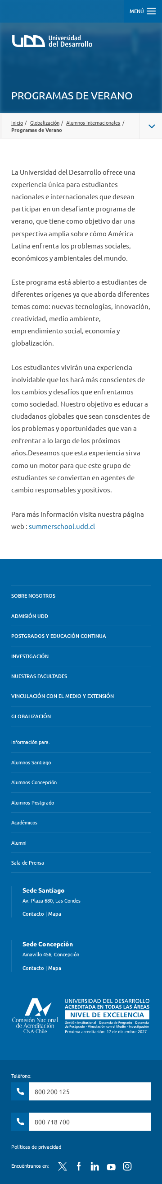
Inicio (17, 122)
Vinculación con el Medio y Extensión (62, 696)
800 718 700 (52, 1122)
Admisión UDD (29, 616)
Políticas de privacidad (36, 1146)
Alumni (19, 842)
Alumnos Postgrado (32, 802)
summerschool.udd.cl (62, 526)
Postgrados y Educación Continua (58, 636)
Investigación (30, 656)
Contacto (33, 913)
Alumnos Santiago (31, 762)
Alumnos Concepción (34, 782)
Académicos (24, 822)
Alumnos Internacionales (93, 122)
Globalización (44, 122)
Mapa (54, 913)
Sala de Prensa (27, 862)
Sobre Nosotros (33, 595)
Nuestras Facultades (39, 676)
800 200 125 (52, 1091)
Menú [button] (137, 11)
